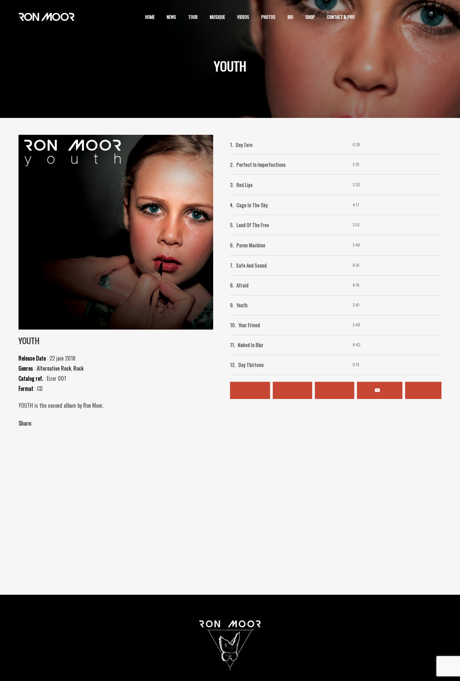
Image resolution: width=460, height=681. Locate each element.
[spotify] (414, 16)
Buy (423, 390)
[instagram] (374, 16)
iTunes (292, 390)
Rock (78, 368)
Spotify (250, 390)
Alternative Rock (54, 368)
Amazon (334, 390)
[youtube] (433, 17)
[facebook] (394, 16)
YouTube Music (380, 390)
